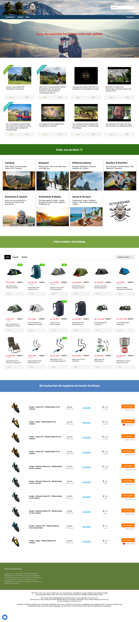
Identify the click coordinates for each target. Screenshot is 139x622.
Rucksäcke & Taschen (16, 196)
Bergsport (44, 163)
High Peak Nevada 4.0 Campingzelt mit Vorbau (13, 325)
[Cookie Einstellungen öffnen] (4, 619)
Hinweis (51, 598)
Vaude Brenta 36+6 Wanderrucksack (33, 288)
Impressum (109, 604)
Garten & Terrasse (81, 196)
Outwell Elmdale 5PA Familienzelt (100, 323)
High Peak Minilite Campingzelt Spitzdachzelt (124, 288)
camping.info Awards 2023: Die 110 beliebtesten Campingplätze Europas (86, 88)
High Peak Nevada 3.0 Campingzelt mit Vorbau (35, 323)
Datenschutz (118, 604)
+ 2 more (118, 357)
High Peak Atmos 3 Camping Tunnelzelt (12, 287)
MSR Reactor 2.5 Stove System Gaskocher (123, 361)
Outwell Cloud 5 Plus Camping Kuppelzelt (100, 287)
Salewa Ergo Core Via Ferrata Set (78, 360)
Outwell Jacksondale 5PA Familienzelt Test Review (15, 88)
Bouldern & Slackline (116, 163)
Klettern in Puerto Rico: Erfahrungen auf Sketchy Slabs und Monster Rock (118, 89)
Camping (9, 163)
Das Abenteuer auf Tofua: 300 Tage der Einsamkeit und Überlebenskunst (119, 125)
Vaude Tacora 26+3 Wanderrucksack (78, 323)
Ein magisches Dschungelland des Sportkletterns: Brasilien (51, 125)
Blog (27, 17)
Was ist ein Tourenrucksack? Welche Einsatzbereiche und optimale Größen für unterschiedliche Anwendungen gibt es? (52, 90)
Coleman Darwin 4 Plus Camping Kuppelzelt (57, 288)
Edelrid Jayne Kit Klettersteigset (99, 360)
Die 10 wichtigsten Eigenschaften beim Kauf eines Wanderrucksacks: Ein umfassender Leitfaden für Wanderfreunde (18, 127)
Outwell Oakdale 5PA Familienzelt (122, 323)
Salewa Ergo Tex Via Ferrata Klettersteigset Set (58, 360)
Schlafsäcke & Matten (50, 196)
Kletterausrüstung (81, 163)
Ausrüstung (10, 17)
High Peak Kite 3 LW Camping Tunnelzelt (78, 287)
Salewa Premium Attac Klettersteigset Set (35, 361)
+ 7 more (30, 357)
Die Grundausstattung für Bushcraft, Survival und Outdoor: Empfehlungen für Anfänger (86, 126)
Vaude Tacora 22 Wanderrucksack (55, 323)
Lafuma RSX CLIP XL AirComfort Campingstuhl (13, 361)
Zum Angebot (128, 406)
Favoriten (130, 17)
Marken (20, 17)
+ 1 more (30, 284)
